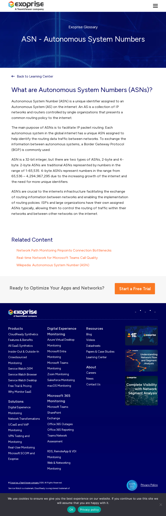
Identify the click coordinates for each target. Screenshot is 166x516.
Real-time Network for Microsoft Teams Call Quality (57, 258)
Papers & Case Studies (100, 351)
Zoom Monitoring (58, 374)
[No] (160, 504)
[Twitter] (155, 310)
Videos (90, 340)
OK (71, 509)
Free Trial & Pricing (20, 386)
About (91, 367)
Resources (94, 328)
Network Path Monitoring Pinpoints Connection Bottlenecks (64, 250)
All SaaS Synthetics (20, 345)
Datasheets (93, 345)
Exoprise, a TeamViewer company (24, 482)
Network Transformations (24, 418)
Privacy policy (89, 509)
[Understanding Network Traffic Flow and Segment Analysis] (141, 360)
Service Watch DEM (20, 368)
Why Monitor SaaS (19, 391)
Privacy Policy (149, 485)
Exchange (53, 418)
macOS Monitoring (59, 385)
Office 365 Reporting (60, 429)
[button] (155, 6)
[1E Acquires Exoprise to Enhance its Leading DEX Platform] (141, 335)
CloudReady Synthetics (23, 334)
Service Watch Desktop (22, 380)
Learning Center (96, 357)
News (89, 378)
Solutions (16, 401)
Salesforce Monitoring (61, 380)
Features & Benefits (20, 340)
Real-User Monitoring (21, 447)
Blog (89, 334)
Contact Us (93, 384)
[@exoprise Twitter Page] (145, 310)
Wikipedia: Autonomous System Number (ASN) (52, 265)
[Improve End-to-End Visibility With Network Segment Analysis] (141, 390)
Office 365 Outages (60, 424)
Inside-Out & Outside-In (23, 351)
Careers (91, 372)
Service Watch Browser (22, 374)
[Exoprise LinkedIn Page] (135, 310)
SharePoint (54, 412)
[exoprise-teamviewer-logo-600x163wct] (22, 313)
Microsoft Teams (57, 406)
